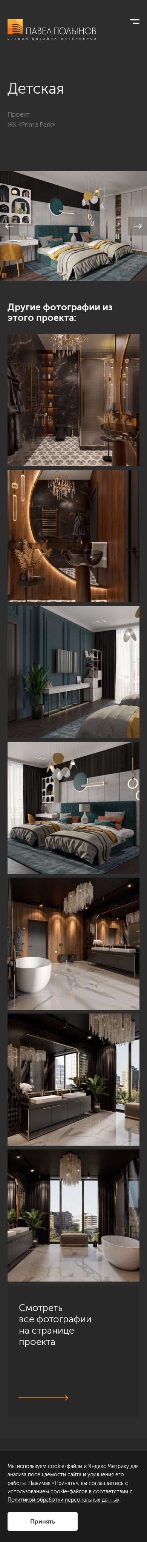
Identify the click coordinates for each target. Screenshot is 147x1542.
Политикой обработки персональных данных (63, 1500)
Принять (42, 1521)
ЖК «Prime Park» (31, 124)
